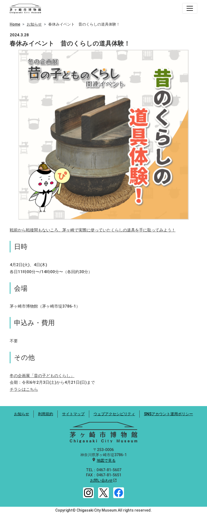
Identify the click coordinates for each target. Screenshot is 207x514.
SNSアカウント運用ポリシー (168, 414)
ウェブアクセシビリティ (114, 414)
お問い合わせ (101, 480)
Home (15, 24)
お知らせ (34, 24)
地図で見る (106, 460)
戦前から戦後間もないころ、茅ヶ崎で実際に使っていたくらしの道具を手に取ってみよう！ (92, 230)
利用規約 (45, 414)
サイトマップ (73, 414)
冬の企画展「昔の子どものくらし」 (42, 375)
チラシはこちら (24, 389)
